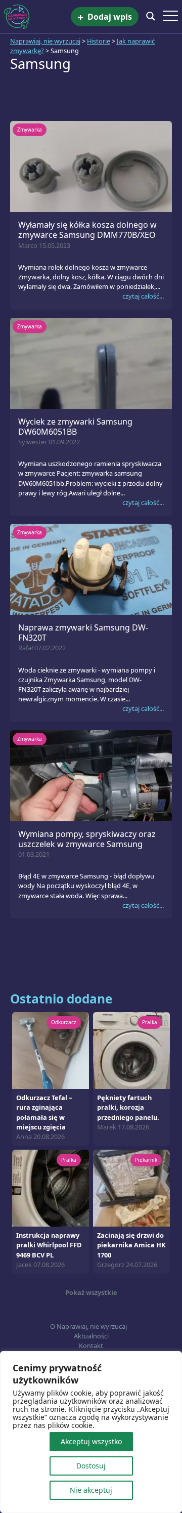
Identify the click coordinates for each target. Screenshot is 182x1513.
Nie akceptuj (91, 1490)
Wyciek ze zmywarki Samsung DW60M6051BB (75, 426)
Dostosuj (91, 1465)
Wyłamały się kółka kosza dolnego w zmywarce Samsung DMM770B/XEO (87, 229)
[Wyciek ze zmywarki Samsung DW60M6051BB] (91, 362)
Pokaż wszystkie (91, 1292)
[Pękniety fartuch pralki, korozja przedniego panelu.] (131, 1050)
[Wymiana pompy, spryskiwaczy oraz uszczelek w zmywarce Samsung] (91, 774)
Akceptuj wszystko (91, 1441)
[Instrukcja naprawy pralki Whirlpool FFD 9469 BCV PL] (50, 1187)
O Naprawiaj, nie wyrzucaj (88, 1326)
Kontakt (91, 1345)
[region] (91, 1432)
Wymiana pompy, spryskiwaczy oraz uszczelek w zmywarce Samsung (87, 839)
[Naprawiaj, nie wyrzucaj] (37, 16)
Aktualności (91, 1335)
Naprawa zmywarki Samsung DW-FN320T (83, 632)
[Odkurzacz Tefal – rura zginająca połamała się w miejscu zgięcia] (50, 1050)
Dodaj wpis (104, 17)
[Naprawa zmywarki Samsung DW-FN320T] (91, 568)
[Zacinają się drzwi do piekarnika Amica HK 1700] (131, 1187)
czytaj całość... (143, 296)
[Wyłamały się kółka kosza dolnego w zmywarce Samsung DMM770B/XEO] (91, 166)
